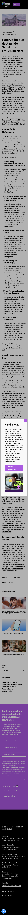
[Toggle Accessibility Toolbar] (4, 911)
